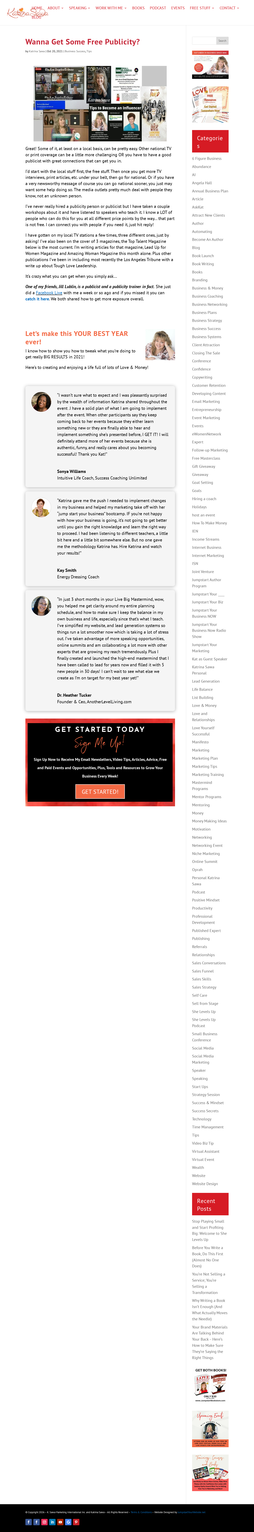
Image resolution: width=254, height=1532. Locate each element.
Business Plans (204, 312)
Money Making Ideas (209, 821)
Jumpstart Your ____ (208, 594)
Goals (196, 490)
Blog (36, 18)
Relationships (203, 954)
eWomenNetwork (206, 434)
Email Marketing (206, 401)
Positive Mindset (206, 900)
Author (198, 223)
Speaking (78, 9)
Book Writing (203, 263)
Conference (201, 361)
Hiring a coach (204, 498)
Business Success (75, 51)
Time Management (208, 1127)
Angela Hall (202, 182)
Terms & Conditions (141, 1512)
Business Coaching (207, 296)
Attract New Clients (208, 215)
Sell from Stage (205, 1003)
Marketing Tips (204, 766)
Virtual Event (203, 1159)
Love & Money (204, 705)
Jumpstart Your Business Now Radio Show (209, 630)
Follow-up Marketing (210, 450)
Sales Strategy (204, 987)
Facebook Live (49, 292)
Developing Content (209, 393)
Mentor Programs (206, 796)
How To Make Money (209, 523)
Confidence (201, 369)
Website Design (205, 1183)
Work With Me (109, 9)
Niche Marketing (206, 853)
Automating (202, 231)
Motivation (201, 829)
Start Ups (200, 1086)
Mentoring (201, 804)
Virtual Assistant (205, 1151)
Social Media (203, 1048)
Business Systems (206, 336)
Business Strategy (207, 320)
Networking (202, 837)
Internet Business (206, 547)
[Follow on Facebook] (28, 1522)
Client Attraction (206, 344)
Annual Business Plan (210, 191)
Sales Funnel (203, 971)
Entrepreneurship (206, 409)
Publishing (201, 938)
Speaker (199, 1070)
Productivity (202, 908)
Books (138, 9)
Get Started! (100, 791)
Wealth (198, 1167)
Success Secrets (205, 1110)
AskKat (198, 207)
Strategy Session (206, 1094)
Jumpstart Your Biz (207, 602)
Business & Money (207, 288)
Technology (201, 1119)
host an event (203, 515)
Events (178, 9)
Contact (228, 9)
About (54, 9)
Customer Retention (209, 385)
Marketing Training (208, 774)
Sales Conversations (209, 963)
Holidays (199, 506)
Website (198, 1175)
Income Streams (205, 539)
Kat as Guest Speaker (209, 659)
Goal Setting (202, 482)
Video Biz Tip (203, 1143)
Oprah (197, 869)
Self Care (199, 995)
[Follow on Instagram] (44, 1522)
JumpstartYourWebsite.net (191, 1512)
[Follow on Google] (68, 1522)
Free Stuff (200, 9)
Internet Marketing (208, 555)
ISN (195, 563)
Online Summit (204, 861)
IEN (195, 531)
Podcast (158, 9)
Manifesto (200, 742)
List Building (202, 697)
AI (194, 174)
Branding (200, 280)
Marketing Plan (205, 758)
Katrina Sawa (37, 51)
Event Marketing (206, 417)
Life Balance (202, 689)
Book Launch (203, 255)
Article (197, 199)
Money (197, 813)
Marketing (200, 750)
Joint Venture (203, 571)
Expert (197, 442)
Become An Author (207, 239)
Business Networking (209, 304)
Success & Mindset (208, 1102)
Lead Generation (206, 681)
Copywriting (202, 377)
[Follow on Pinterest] (76, 1522)
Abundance (201, 166)
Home (37, 9)
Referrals (199, 946)
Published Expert (206, 930)
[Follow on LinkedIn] (52, 1522)
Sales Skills (201, 979)
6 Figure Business (206, 158)
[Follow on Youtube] (60, 1522)
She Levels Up (204, 1011)
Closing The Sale (206, 353)
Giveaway (200, 474)
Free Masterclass (206, 458)
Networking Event (207, 845)
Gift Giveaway (203, 466)
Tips (89, 51)
